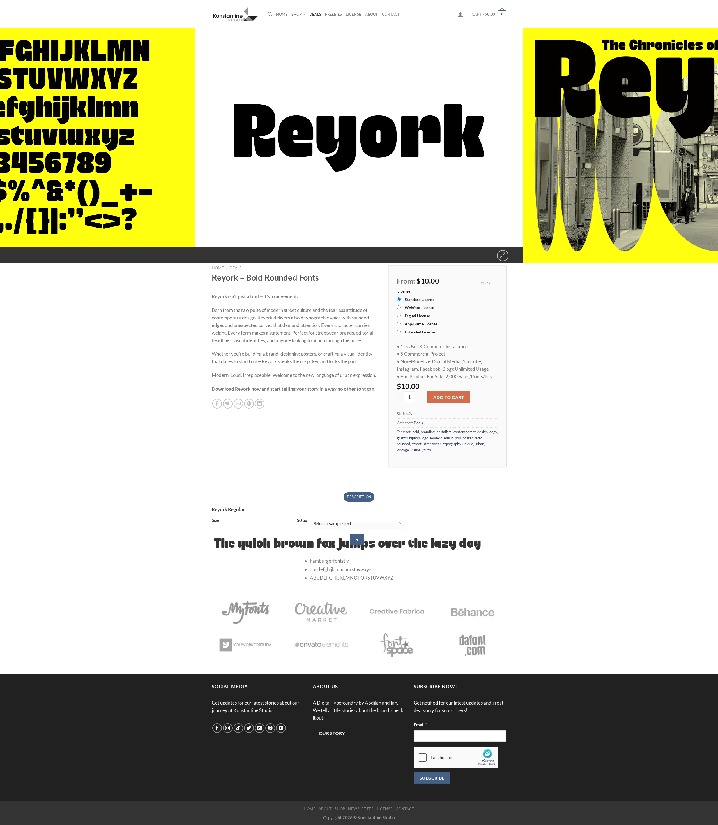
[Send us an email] (259, 728)
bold (415, 432)
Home (281, 14)
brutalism (444, 432)
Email (420, 724)
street (417, 444)
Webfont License (419, 307)
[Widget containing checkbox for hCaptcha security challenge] (456, 757)
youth (426, 450)
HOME (310, 809)
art (408, 432)
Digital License (417, 316)
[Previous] (5, 252)
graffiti (402, 438)
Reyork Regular (228, 509)
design (482, 432)
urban (479, 444)
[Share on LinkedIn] (259, 404)
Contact (391, 14)
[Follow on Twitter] (249, 728)
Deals (315, 14)
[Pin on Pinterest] (249, 404)
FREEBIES (333, 14)
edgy (493, 432)
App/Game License (421, 324)
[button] (460, 14)
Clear (486, 283)
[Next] (21, 252)
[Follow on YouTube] (281, 728)
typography (452, 444)
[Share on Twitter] (228, 404)
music (448, 438)
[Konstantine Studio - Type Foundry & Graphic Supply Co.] (235, 14)
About (371, 14)
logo (425, 438)
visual (415, 450)
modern (436, 438)
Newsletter (361, 809)
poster (467, 438)
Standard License (419, 299)
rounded (403, 444)
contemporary (464, 432)
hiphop (414, 438)
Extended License (420, 332)
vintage (403, 450)
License (353, 14)
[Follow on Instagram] (228, 728)
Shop (296, 14)
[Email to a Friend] (238, 404)
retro (478, 438)
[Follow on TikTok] (238, 728)
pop (458, 438)
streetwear (432, 444)
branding (428, 432)
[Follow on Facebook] (217, 728)
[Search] (270, 14)
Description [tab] (359, 497)
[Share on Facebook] (217, 404)
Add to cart (448, 397)
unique (467, 444)
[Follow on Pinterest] (270, 728)
